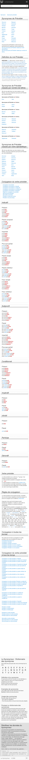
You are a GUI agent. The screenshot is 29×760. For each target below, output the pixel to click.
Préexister (13, 38)
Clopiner (13, 31)
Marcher (4, 27)
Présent (4, 207)
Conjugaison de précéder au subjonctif (11, 187)
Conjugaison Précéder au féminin (9, 543)
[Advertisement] (14, 11)
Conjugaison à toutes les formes (11, 533)
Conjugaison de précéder (8, 185)
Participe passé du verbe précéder (9, 615)
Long (2, 690)
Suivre (12, 34)
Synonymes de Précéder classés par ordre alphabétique (14, 145)
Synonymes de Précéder (12, 18)
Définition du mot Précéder (12, 57)
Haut (8, 690)
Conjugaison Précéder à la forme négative (11, 545)
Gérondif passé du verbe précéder (9, 621)
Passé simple (6, 256)
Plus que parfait (7, 244)
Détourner (13, 41)
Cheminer (13, 27)
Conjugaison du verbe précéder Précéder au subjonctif (14, 581)
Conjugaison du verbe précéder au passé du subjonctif (14, 584)
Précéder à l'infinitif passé (7, 609)
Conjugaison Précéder (7, 542)
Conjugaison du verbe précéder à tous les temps (14, 553)
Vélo (8, 692)
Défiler (3, 36)
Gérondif (5, 455)
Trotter (12, 29)
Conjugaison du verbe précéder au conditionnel (12, 592)
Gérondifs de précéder (8, 194)
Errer (3, 32)
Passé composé (7, 219)
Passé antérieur (7, 268)
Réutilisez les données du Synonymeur (11, 726)
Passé (4, 323)
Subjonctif (6, 306)
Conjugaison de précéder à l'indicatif (11, 186)
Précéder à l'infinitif (6, 607)
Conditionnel (7, 361)
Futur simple (6, 280)
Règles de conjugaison (11, 492)
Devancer (4, 22)
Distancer (4, 24)
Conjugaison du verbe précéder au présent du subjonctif (14, 582)
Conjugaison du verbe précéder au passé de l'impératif (14, 604)
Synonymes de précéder (8, 193)
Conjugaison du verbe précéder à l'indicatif (11, 558)
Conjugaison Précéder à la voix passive (10, 547)
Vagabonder (4, 34)
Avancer (3, 29)
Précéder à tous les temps (8, 197)
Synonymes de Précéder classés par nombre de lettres (13, 86)
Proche (3, 683)
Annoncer (4, 40)
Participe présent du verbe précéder (10, 614)
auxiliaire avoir (22, 482)
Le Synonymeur (9, 2)
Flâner (12, 32)
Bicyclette (3, 692)
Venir (12, 36)
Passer (3, 38)
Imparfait (5, 231)
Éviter (3, 41)
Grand (21, 690)
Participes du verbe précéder (8, 612)
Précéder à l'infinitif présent (8, 608)
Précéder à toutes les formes (9, 196)
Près (7, 683)
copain (6, 684)
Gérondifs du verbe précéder (8, 618)
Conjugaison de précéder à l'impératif (11, 190)
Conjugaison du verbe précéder (14, 181)
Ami (2, 684)
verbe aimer (21, 498)
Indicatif (5, 202)
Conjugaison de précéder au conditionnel (12, 189)
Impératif (5, 392)
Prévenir (13, 25)
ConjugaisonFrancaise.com (8, 540)
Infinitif (4, 415)
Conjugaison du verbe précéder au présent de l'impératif (14, 602)
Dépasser (13, 22)
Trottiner (4, 31)
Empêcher (13, 40)
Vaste (5, 690)
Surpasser (13, 24)
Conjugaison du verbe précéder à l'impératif (11, 601)
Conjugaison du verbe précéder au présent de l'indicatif (14, 560)
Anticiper (4, 25)
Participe (5, 437)
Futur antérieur (7, 292)
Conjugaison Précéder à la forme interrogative (12, 546)
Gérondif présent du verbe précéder (10, 619)
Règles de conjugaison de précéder (11, 192)
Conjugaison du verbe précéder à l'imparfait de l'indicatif (14, 564)
